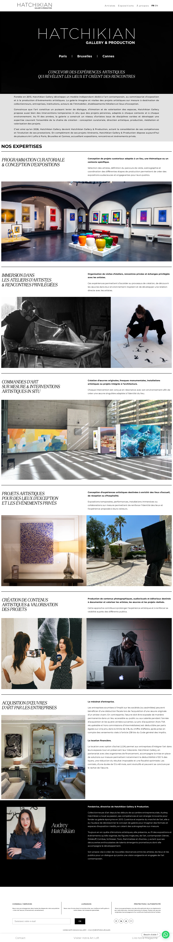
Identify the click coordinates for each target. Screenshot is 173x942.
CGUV (90, 930)
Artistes (110, 5)
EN (156, 5)
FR (152, 5)
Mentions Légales (102, 930)
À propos (143, 5)
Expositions (126, 5)
